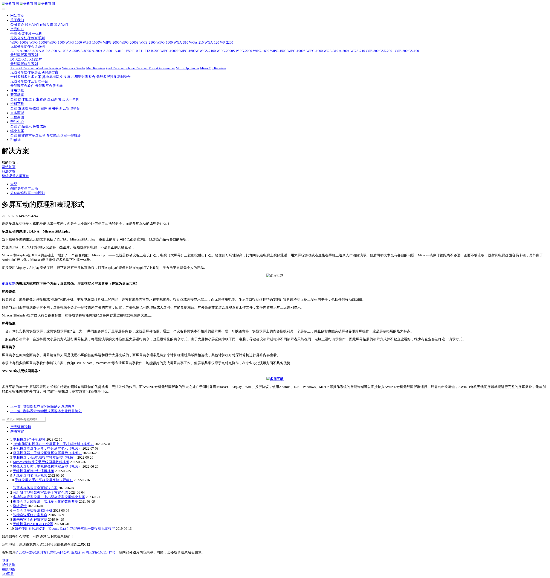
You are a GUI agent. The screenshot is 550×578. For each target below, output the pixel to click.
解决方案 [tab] (17, 431)
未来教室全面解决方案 (30, 519)
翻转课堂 (20, 506)
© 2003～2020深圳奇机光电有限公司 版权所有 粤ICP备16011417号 (65, 552)
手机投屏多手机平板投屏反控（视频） (44, 480)
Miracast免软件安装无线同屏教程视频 (41, 462)
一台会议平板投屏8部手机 (32, 510)
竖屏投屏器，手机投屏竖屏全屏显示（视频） (47, 453)
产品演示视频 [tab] (20, 427)
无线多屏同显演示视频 (30, 475)
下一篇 (46, 411)
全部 (13, 33)
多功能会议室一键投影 (27, 193)
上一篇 (42, 406)
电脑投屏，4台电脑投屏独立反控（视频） (44, 457)
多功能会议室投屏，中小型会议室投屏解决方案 (49, 497)
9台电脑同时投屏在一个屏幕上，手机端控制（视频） (53, 444)
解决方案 (8, 171)
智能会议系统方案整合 (30, 515)
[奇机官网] (275, 4)
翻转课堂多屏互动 (15, 176)
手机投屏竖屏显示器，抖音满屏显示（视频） (47, 448)
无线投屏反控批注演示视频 (33, 471)
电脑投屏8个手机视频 (29, 439)
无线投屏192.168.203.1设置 (33, 524)
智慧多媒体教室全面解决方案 (35, 488)
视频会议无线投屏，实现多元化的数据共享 (45, 501)
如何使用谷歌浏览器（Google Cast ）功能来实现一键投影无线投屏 (65, 528)
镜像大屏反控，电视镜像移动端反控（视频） (47, 466)
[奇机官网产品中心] (275, 379)
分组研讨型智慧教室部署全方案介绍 (40, 492)
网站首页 (17, 15)
